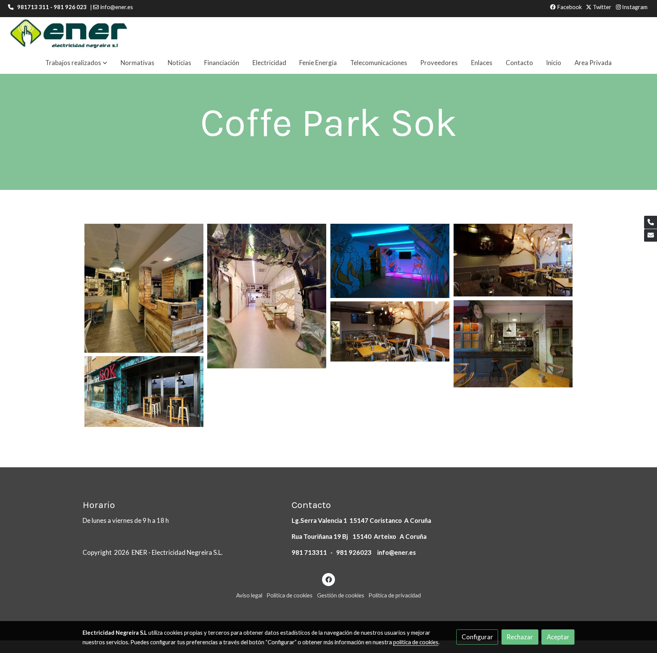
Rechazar (519, 637)
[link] (69, 34)
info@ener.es (116, 7)
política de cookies (415, 642)
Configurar (477, 637)
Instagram (634, 7)
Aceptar (558, 637)
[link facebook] (328, 579)
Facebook (569, 7)
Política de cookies (290, 595)
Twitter (601, 7)
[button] (76, 63)
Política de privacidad (394, 595)
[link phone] (650, 222)
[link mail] (650, 235)
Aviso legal (249, 595)
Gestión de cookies (340, 595)
